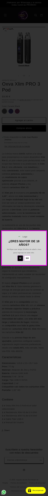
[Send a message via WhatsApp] (3, 492)
